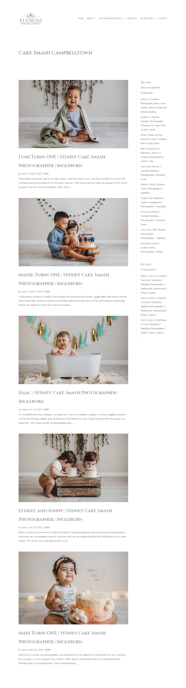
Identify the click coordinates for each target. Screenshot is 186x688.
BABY (46, 173)
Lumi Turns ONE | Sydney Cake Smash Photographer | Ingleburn (153, 233)
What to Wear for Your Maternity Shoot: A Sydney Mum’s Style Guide (154, 139)
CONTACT (163, 18)
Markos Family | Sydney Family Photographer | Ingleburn (152, 188)
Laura (24, 173)
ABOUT (90, 18)
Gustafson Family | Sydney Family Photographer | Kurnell (152, 247)
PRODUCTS (132, 18)
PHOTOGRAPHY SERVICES (110, 18)
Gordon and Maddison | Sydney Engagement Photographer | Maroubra (153, 202)
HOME (81, 18)
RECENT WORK (146, 18)
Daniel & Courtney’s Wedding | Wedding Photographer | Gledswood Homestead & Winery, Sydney (154, 284)
